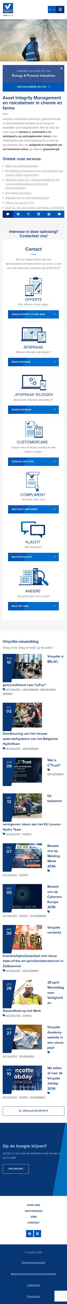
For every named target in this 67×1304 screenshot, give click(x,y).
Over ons (33, 1205)
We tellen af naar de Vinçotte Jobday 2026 (55, 1078)
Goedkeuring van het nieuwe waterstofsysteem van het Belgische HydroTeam (30, 739)
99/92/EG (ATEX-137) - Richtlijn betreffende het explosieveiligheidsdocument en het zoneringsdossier (32, 183)
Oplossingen (30, 689)
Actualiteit (13, 689)
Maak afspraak (21, 362)
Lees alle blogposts (35, 1110)
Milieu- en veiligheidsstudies (21, 166)
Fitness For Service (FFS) (19, 202)
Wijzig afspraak (21, 409)
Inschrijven (16, 1168)
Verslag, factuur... (23, 461)
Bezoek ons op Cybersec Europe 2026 (54, 897)
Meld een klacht (22, 556)
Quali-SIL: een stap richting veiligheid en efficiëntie (34, 207)
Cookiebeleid (33, 1285)
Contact (34, 1222)
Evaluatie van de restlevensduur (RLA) (27, 197)
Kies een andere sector (32, 86)
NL (51, 9)
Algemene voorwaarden (33, 1262)
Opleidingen (26, 1056)
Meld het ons (20, 606)
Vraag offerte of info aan (28, 314)
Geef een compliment (25, 509)
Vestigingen (33, 1211)
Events (27, 834)
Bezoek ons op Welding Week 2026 (53, 856)
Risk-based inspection (18, 192)
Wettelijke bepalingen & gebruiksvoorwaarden (33, 1273)
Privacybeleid (33, 1296)
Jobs (33, 1216)
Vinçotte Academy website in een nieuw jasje (55, 1037)
